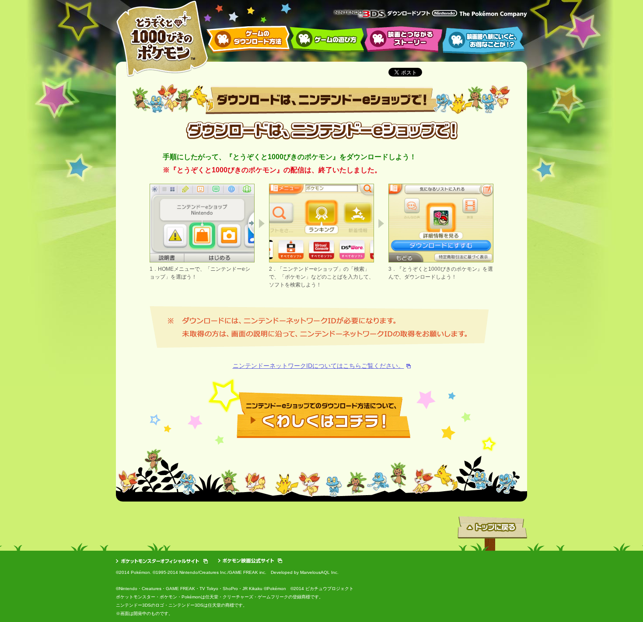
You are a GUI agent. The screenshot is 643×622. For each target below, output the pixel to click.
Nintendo (445, 13)
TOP (162, 38)
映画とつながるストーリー (403, 39)
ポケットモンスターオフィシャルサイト (162, 561)
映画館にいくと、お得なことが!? (483, 40)
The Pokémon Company (493, 14)
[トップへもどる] (492, 549)
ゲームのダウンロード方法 (248, 39)
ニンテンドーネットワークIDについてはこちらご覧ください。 (318, 365)
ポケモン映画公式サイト (250, 560)
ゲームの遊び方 (327, 39)
